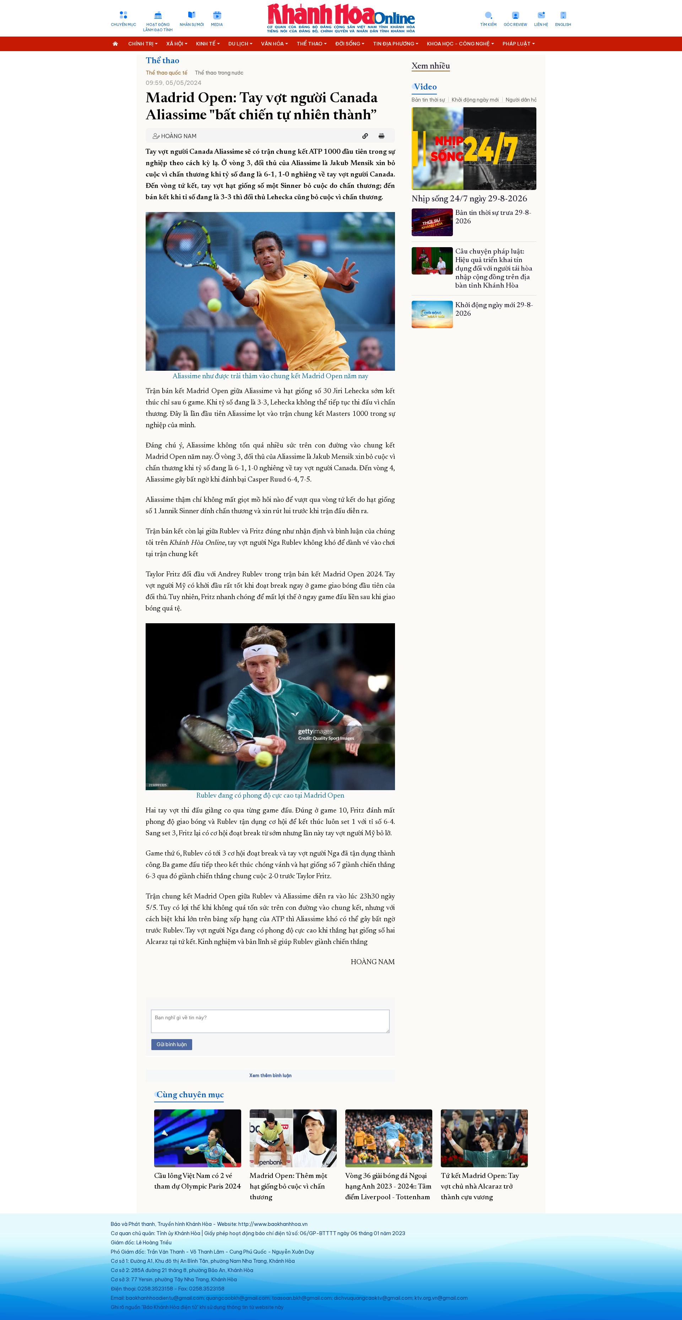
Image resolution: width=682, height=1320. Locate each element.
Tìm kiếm (488, 24)
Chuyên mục (123, 24)
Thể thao (162, 61)
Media (217, 24)
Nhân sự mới (192, 24)
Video (425, 87)
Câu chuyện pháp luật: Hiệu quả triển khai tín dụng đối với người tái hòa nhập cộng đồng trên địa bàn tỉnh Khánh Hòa (493, 268)
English (563, 24)
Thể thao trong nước (219, 73)
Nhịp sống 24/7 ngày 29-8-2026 (469, 199)
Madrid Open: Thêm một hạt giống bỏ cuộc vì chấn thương (288, 1187)
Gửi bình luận (172, 1044)
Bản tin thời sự (428, 100)
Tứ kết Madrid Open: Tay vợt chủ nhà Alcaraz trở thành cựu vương (480, 1187)
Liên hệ (541, 24)
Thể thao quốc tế (167, 73)
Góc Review (515, 24)
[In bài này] (379, 136)
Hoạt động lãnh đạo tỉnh (158, 27)
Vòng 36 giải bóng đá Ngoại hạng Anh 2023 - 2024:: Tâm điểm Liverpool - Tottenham (388, 1187)
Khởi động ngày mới (475, 100)
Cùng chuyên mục (190, 1095)
